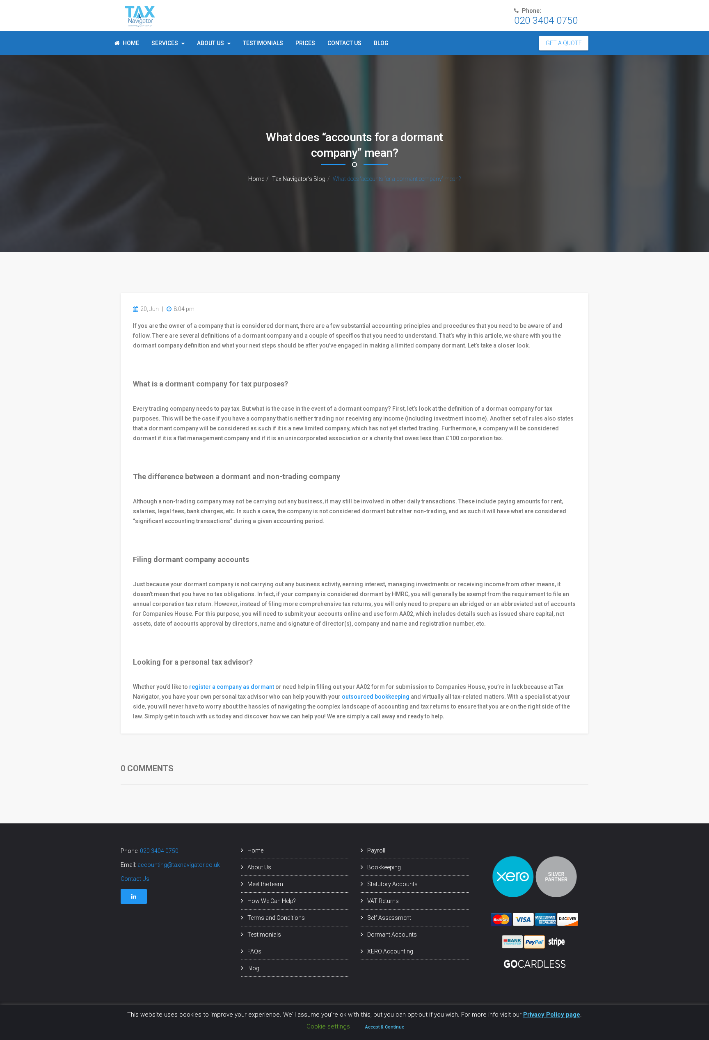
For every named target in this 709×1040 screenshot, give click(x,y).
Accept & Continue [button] (384, 1027)
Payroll (376, 850)
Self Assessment (389, 917)
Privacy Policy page (551, 1014)
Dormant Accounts (392, 934)
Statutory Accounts (392, 884)
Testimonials (263, 43)
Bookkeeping (384, 867)
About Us (211, 43)
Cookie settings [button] (328, 1026)
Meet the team (265, 884)
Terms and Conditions (276, 917)
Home (131, 43)
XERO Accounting (390, 951)
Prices (305, 43)
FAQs (254, 951)
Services (165, 43)
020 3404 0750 (159, 851)
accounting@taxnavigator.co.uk (178, 865)
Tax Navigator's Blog (298, 179)
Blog (381, 43)
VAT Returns (383, 901)
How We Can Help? (271, 901)
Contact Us (344, 43)
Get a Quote (564, 43)
